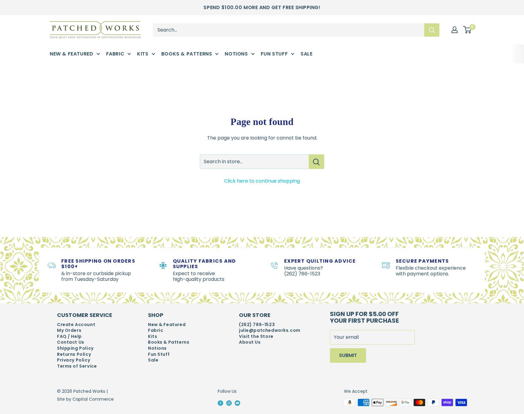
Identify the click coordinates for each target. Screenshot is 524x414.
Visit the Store (256, 336)
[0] (467, 30)
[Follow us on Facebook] (220, 403)
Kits (142, 53)
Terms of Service (77, 366)
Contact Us (70, 342)
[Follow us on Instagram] (229, 403)
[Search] (431, 29)
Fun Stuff (274, 53)
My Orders (69, 330)
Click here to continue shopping (262, 180)
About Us (250, 342)
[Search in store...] (316, 161)
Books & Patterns (186, 53)
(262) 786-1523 (257, 325)
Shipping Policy (75, 348)
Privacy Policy (73, 360)
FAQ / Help (69, 336)
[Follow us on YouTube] (237, 403)
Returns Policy (74, 354)
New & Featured (71, 53)
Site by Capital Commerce (85, 399)
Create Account (76, 325)
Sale (306, 53)
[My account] (455, 29)
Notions (236, 53)
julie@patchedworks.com (270, 330)
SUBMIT (348, 355)
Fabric (115, 53)
